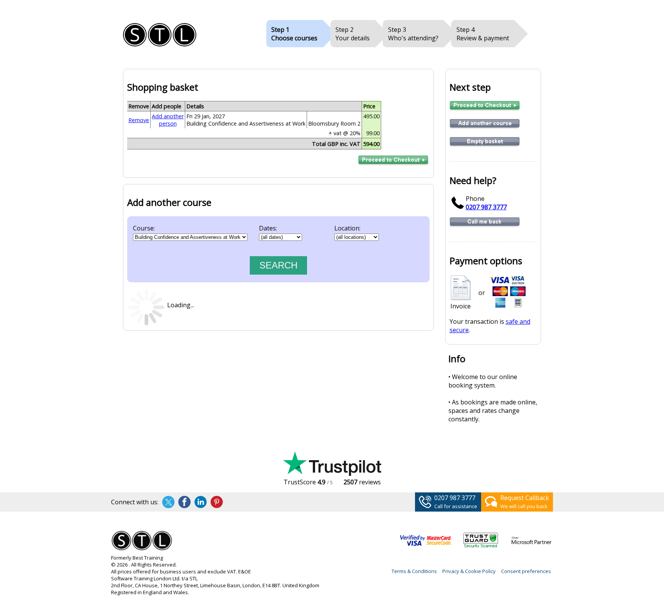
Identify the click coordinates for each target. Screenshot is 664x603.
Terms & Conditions (414, 571)
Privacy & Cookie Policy (469, 571)
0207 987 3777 (486, 207)
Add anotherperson (168, 120)
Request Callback (524, 498)
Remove (138, 120)
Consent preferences (526, 571)
